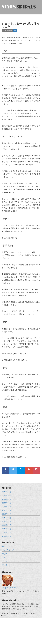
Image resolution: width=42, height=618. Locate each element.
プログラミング (8, 550)
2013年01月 (6, 521)
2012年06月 (6, 536)
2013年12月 (6, 506)
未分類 (4, 565)
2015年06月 (6, 495)
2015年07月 (6, 492)
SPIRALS (19, 7)
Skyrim (4, 553)
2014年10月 (6, 499)
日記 (3, 546)
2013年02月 (6, 518)
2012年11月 (6, 525)
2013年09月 (6, 510)
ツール (4, 561)
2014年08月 (6, 503)
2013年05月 (6, 514)
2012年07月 (6, 532)
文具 (3, 557)
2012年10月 (6, 529)
